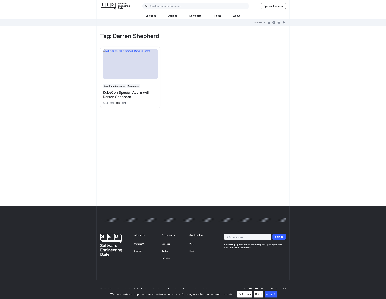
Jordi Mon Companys (114, 86)
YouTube (166, 243)
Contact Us (139, 243)
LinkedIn (166, 258)
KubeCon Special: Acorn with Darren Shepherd (126, 94)
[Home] (115, 6)
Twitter (165, 251)
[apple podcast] (269, 22)
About (236, 15)
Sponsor (138, 251)
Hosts (217, 15)
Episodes (151, 15)
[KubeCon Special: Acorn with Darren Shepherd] (130, 64)
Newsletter (195, 15)
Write (192, 243)
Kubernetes (133, 86)
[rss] (284, 22)
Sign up (279, 236)
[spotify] (273, 22)
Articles (172, 15)
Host (191, 251)
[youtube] (279, 22)
